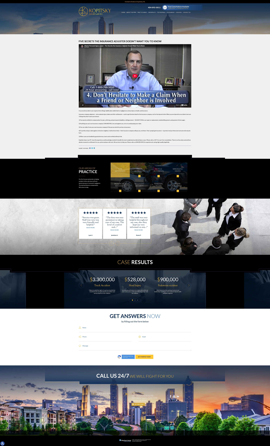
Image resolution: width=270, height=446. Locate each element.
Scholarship (170, 12)
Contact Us (186, 12)
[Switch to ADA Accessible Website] (2, 443)
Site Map (135, 433)
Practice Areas (142, 12)
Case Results (152, 12)
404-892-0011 (154, 7)
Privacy (124, 357)
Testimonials (161, 12)
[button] (111, 243)
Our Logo (179, 12)
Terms (127, 357)
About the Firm (131, 12)
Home (123, 12)
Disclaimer (126, 433)
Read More (100, 227)
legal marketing (142, 440)
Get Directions (139, 404)
